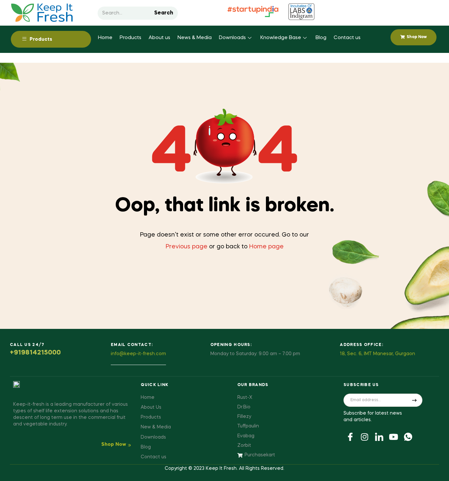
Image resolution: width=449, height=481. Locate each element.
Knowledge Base (280, 37)
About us (159, 37)
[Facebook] (350, 436)
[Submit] (414, 400)
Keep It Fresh (221, 468)
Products (130, 37)
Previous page (186, 247)
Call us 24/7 (27, 345)
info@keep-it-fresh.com (138, 354)
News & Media (194, 37)
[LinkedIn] (379, 436)
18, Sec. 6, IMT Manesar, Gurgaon (377, 354)
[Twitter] (364, 436)
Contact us (347, 37)
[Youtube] (393, 436)
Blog (321, 37)
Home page (266, 247)
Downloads (232, 37)
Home (105, 37)
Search (163, 13)
